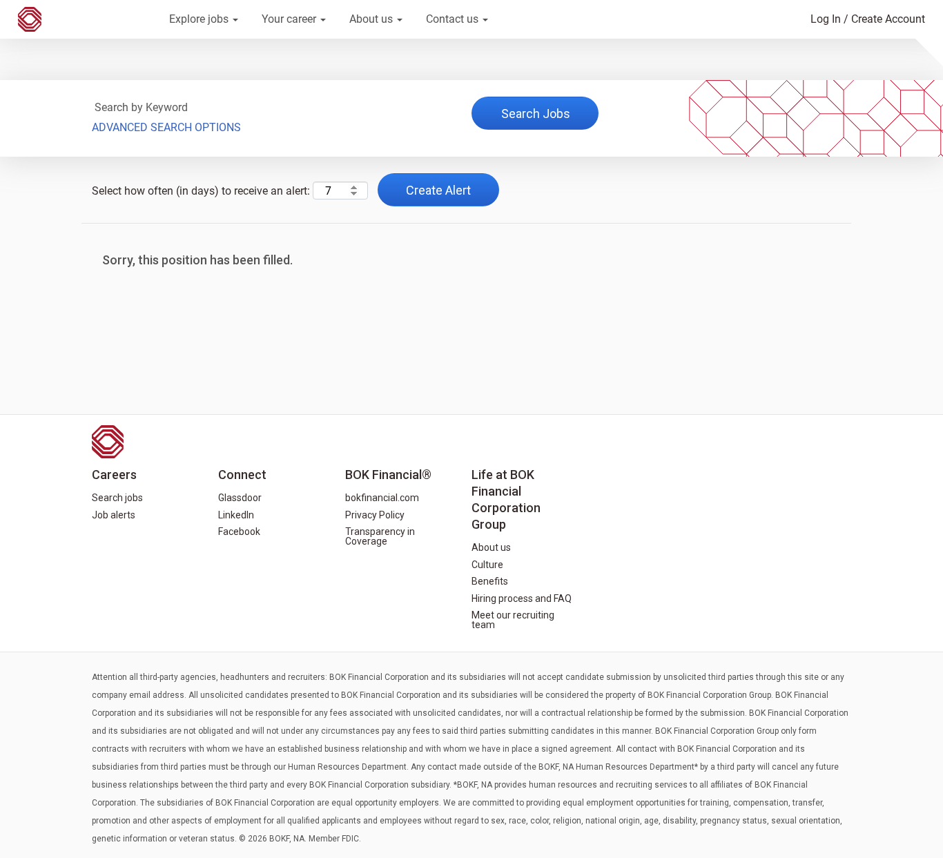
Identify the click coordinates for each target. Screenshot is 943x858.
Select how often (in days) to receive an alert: (201, 190)
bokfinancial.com (382, 498)
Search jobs (117, 498)
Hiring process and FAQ (521, 598)
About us (491, 547)
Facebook (239, 531)
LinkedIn (236, 515)
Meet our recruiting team (512, 620)
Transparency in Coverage (380, 536)
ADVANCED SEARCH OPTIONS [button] (166, 127)
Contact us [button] (453, 19)
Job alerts (113, 515)
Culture (487, 564)
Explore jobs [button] (200, 19)
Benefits (489, 581)
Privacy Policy (375, 515)
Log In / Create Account (867, 19)
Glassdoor (240, 498)
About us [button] (372, 19)
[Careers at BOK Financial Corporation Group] (84, 19)
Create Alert (438, 190)
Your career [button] (290, 19)
